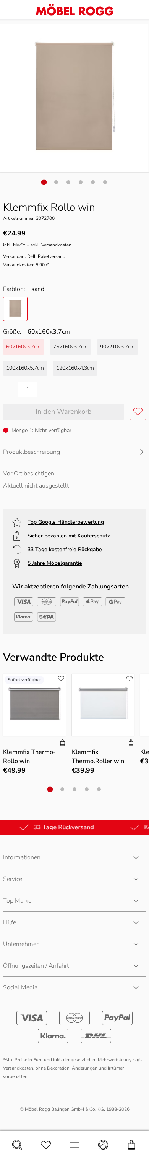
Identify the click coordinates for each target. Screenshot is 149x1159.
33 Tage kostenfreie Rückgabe (65, 549)
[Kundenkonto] (103, 1145)
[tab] (44, 182)
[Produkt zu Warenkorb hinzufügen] (63, 743)
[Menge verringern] (7, 389)
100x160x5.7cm (25, 368)
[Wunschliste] (46, 1145)
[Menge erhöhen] (48, 389)
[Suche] (17, 1145)
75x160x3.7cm (70, 346)
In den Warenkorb (64, 411)
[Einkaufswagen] (132, 1145)
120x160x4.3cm (75, 368)
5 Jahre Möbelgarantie (55, 563)
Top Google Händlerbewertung (66, 522)
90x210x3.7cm (117, 346)
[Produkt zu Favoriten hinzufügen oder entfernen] (138, 412)
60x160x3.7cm (23, 346)
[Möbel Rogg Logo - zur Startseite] (74, 10)
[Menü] (74, 1145)
